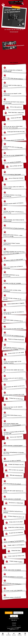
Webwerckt (18, 627)
